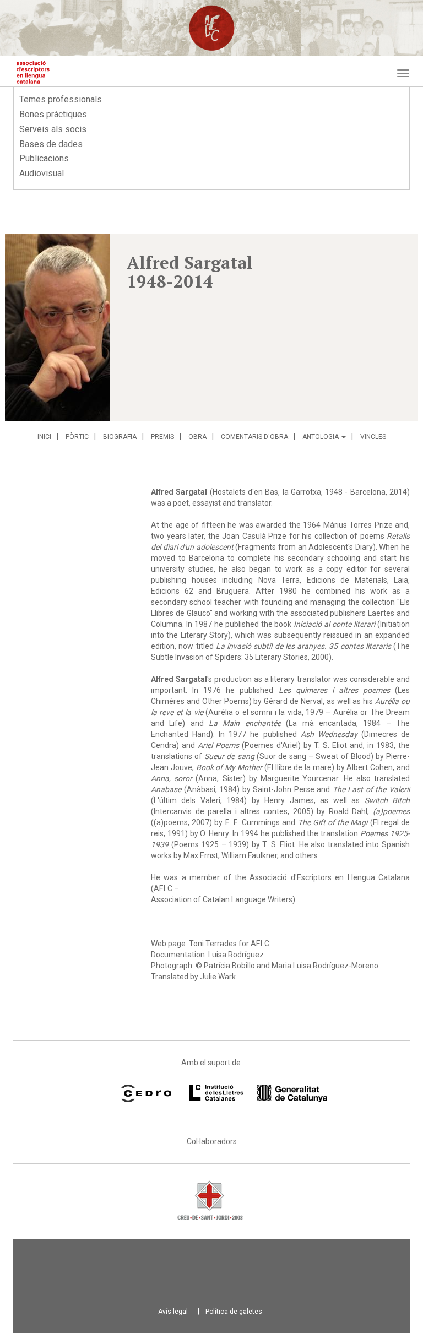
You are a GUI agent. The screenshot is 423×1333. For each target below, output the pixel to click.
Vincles (373, 437)
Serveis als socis (52, 129)
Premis (162, 437)
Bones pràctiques (53, 114)
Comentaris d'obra (254, 437)
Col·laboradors (212, 1141)
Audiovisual (41, 173)
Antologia (320, 437)
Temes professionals (60, 99)
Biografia (120, 437)
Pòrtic (77, 437)
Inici (44, 437)
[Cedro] (146, 1093)
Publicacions (44, 158)
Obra (197, 437)
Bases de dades (51, 144)
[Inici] (33, 72)
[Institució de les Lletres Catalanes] (244, 1093)
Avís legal (173, 1311)
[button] (57, 327)
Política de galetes (233, 1311)
